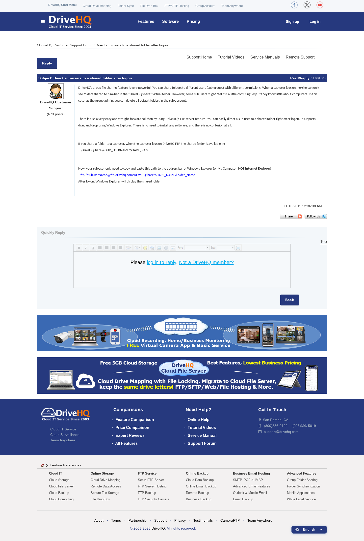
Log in (315, 21)
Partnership (138, 520)
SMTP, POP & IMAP (248, 480)
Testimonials (203, 520)
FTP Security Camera (153, 499)
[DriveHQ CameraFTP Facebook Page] (294, 5)
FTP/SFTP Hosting (176, 6)
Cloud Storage (59, 480)
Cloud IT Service (63, 429)
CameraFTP (230, 520)
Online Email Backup (201, 486)
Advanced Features (301, 473)
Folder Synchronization (303, 486)
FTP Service (147, 473)
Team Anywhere (232, 6)
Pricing (193, 21)
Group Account (205, 6)
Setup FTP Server (151, 480)
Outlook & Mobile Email (250, 493)
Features (146, 21)
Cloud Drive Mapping (97, 6)
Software (170, 21)
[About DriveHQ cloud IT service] (65, 417)
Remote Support (300, 57)
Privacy (180, 520)
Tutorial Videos (231, 57)
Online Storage (102, 473)
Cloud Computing (61, 499)
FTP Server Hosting (152, 486)
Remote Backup (197, 493)
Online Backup (197, 473)
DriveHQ (158, 528)
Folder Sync (126, 6)
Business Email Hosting (251, 473)
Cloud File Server (61, 486)
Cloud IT (55, 473)
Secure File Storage (105, 493)
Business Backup (198, 499)
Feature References (65, 465)
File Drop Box (149, 6)
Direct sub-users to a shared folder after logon (132, 45)
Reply (47, 63)
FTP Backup (147, 493)
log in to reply (161, 262)
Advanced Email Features (251, 486)
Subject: (45, 78)
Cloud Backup (59, 493)
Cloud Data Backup (200, 480)
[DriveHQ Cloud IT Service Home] (66, 21)
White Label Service (301, 499)
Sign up (292, 21)
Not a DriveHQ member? (206, 262)
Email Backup (243, 499)
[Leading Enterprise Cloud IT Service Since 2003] (182, 375)
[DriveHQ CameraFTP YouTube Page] (320, 5)
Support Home (199, 57)
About (99, 520)
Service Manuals (265, 57)
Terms (116, 520)
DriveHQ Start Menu (62, 5)
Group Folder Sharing (302, 480)
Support (160, 520)
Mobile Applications (301, 493)
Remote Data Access (106, 486)
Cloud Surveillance (64, 435)
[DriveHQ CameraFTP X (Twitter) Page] (307, 5)
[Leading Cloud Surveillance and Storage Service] (182, 333)
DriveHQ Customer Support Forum (67, 45)
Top (323, 242)
